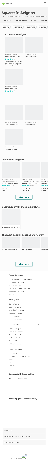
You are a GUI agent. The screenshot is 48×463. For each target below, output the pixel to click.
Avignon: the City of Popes (11, 227)
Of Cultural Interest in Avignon (19, 288)
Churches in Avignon (16, 282)
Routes (42, 27)
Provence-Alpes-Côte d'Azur (19, 356)
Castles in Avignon (15, 307)
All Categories (14, 300)
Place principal (30, 124)
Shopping (18, 27)
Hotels (34, 20)
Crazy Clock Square (11, 124)
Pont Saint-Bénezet (16, 332)
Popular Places (14, 325)
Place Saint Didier (31, 57)
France (11, 359)
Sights (6, 27)
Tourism (7, 20)
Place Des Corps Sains (12, 57)
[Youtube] (29, 450)
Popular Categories (16, 275)
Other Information (15, 349)
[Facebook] (20, 450)
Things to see (21, 20)
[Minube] (7, 3)
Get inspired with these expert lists (21, 374)
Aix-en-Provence (9, 250)
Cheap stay (13, 353)
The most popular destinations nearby (22, 235)
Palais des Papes (15, 329)
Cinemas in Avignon (16, 313)
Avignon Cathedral (15, 335)
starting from (6, 188)
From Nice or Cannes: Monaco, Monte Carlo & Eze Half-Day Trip (10, 182)
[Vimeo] (26, 450)
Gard (11, 362)
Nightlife (30, 27)
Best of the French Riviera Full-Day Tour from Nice (30, 182)
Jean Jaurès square (11, 149)
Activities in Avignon (13, 159)
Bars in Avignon (14, 304)
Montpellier (27, 250)
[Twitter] (23, 450)
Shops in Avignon (15, 285)
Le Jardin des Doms (16, 338)
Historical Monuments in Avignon (20, 279)
